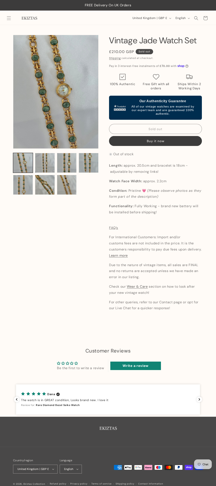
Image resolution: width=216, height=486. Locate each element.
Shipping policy (125, 483)
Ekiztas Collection (34, 483)
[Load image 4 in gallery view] (89, 163)
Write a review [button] (135, 365)
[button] (9, 18)
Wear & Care (137, 286)
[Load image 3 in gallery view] (67, 163)
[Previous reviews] (16, 399)
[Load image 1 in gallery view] (23, 163)
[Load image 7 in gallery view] (67, 185)
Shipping (115, 58)
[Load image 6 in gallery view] (45, 185)
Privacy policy (78, 483)
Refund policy (58, 483)
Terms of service (101, 483)
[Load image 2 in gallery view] (45, 163)
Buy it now (155, 141)
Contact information (150, 483)
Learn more (118, 255)
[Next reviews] (199, 399)
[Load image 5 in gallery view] (23, 185)
